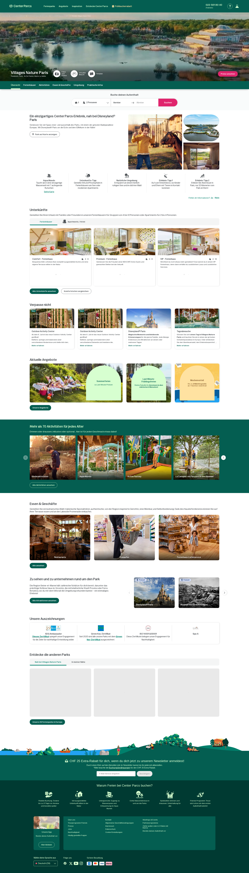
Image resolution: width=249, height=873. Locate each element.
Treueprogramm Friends (77, 823)
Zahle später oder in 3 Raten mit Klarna (155, 827)
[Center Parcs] (20, 6)
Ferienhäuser (29, 85)
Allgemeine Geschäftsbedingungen (119, 823)
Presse (71, 826)
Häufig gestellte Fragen (77, 835)
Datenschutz (110, 829)
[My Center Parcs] (237, 6)
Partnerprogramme (150, 823)
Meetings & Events (150, 820)
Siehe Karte (49, 192)
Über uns (71, 820)
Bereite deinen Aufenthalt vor (154, 831)
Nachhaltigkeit (73, 832)
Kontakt (108, 820)
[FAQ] (230, 6)
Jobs (70, 829)
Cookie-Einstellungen (113, 832)
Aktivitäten (44, 85)
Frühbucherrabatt (123, 6)
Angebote (63, 6)
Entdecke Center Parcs (97, 6)
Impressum (109, 826)
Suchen (168, 102)
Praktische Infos (95, 85)
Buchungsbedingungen (119, 768)
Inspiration (77, 6)
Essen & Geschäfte (62, 85)
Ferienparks (49, 6)
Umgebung (79, 85)
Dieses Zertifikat (40, 636)
